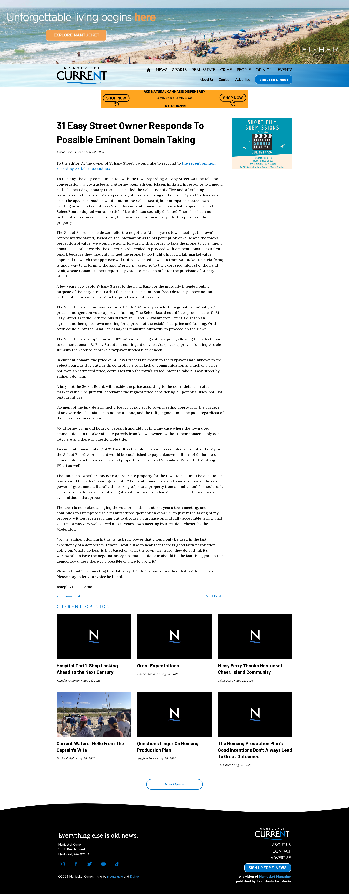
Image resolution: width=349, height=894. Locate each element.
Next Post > (215, 596)
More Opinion (174, 784)
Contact (224, 79)
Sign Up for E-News (273, 79)
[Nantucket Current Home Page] (82, 75)
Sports (179, 70)
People (244, 70)
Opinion (264, 70)
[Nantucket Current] (267, 834)
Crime (226, 70)
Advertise (242, 79)
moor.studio (115, 876)
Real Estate (203, 70)
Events (285, 70)
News (161, 70)
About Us (207, 79)
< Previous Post (68, 596)
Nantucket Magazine (275, 876)
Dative (134, 876)
